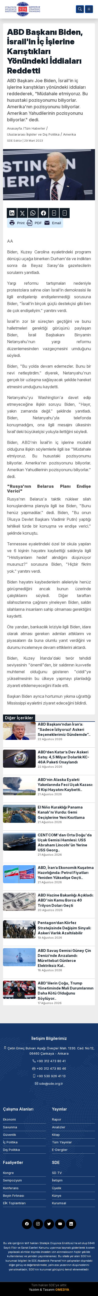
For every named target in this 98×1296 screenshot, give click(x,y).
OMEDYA (62, 1289)
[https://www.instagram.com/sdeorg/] (38, 1224)
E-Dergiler (60, 1150)
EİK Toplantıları (14, 1203)
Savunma (10, 1127)
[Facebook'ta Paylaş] (43, 213)
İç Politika (10, 1142)
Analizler (58, 1127)
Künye (56, 1196)
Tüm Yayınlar (62, 1142)
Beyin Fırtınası (13, 1196)
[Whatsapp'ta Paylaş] (33, 213)
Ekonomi (9, 1119)
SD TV (57, 1173)
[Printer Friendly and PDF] (35, 222)
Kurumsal (59, 1203)
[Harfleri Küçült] (65, 213)
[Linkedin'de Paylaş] (12, 213)
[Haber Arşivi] (80, 9)
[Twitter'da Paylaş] (22, 213)
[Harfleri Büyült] (54, 213)
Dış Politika (11, 1150)
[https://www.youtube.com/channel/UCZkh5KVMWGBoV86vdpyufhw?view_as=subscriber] (60, 1224)
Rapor (56, 1119)
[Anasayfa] (21, 9)
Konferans (11, 1188)
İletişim (57, 1180)
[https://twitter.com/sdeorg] (49, 1224)
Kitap (56, 1135)
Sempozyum (12, 1180)
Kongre (8, 1173)
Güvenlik (9, 1135)
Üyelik (56, 1188)
